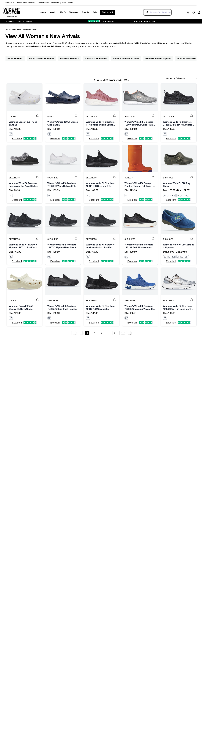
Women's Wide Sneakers (48, 3)
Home (43, 12)
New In (53, 12)
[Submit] (146, 12)
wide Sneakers (142, 43)
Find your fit (107, 12)
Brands (85, 12)
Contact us (10, 3)
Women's (73, 12)
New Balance (34, 46)
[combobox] (157, 12)
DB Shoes (56, 46)
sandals (118, 43)
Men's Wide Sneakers (26, 3)
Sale (95, 12)
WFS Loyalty (67, 3)
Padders (46, 46)
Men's (63, 12)
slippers (160, 43)
